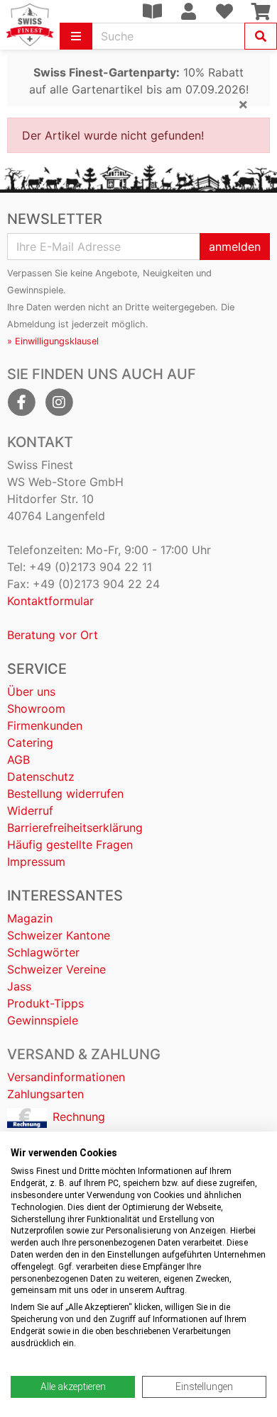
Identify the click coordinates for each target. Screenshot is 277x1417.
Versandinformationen (66, 1077)
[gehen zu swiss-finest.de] (30, 25)
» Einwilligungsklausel (53, 341)
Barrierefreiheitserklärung (75, 827)
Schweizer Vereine (56, 969)
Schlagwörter (43, 952)
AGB (18, 759)
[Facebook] (21, 402)
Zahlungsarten (45, 1094)
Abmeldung (31, 324)
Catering (30, 742)
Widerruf (30, 810)
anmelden (235, 246)
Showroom (36, 708)
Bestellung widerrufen (65, 793)
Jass (19, 986)
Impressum (36, 861)
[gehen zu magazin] (152, 11)
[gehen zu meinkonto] (188, 11)
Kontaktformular (50, 601)
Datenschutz (41, 776)
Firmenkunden (44, 725)
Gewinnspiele (42, 1020)
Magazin (30, 918)
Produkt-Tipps (45, 1003)
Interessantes (65, 895)
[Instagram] (59, 402)
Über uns (31, 691)
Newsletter (54, 218)
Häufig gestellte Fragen (70, 844)
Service (37, 668)
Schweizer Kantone (58, 935)
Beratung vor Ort (52, 635)
